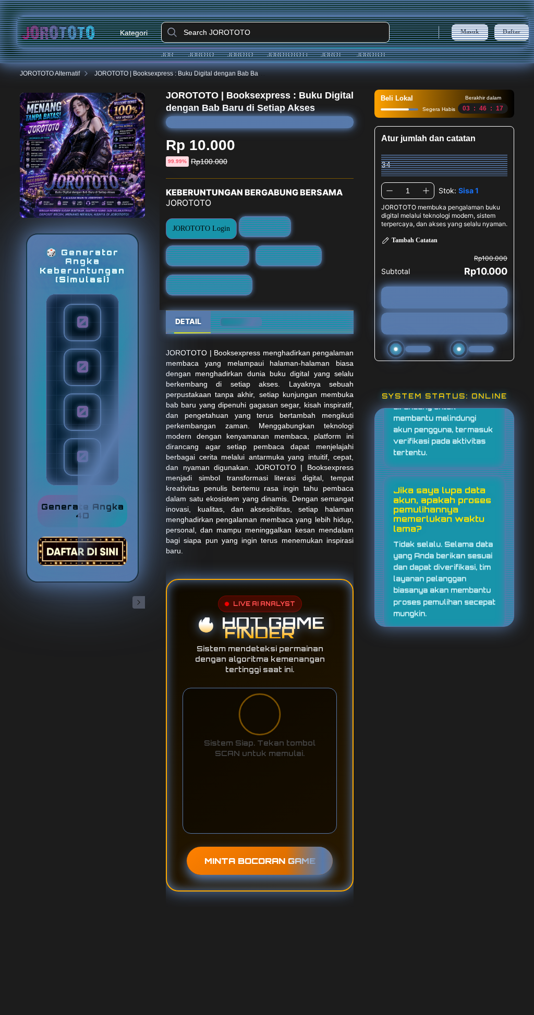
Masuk (469, 31)
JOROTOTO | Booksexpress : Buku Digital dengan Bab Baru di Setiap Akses (201, 73)
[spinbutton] (408, 190)
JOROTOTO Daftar (244, 54)
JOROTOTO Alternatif (376, 54)
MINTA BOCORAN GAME (259, 861)
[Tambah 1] (426, 190)
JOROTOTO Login (205, 54)
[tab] (188, 322)
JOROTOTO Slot (288, 255)
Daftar (511, 32)
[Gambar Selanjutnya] (138, 602)
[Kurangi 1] (389, 190)
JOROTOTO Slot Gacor (209, 285)
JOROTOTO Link (336, 54)
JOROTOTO (172, 54)
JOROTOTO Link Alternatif (291, 54)
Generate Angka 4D (82, 511)
